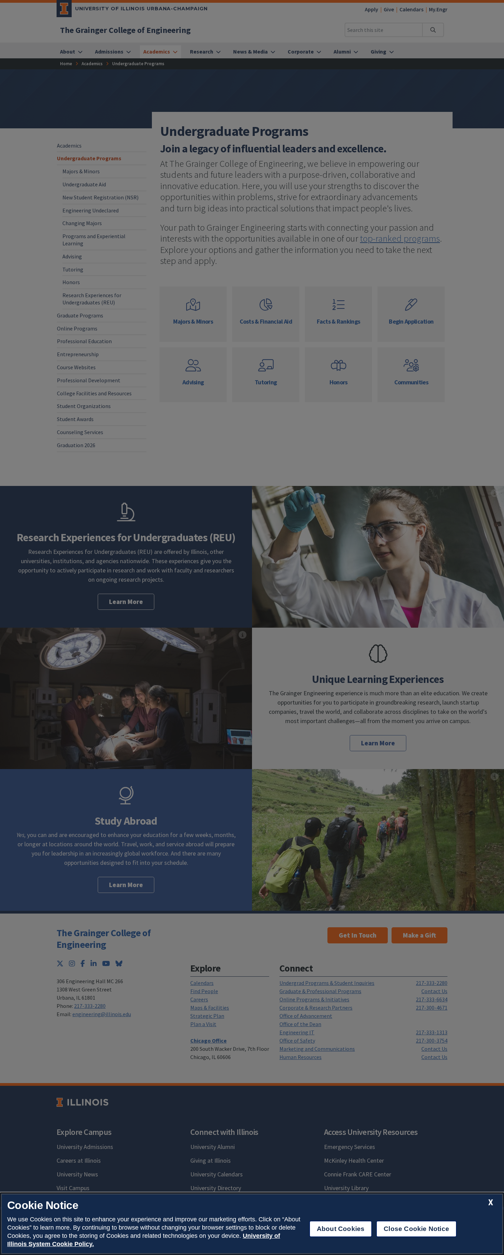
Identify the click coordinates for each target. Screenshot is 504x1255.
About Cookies (340, 1228)
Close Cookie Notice (416, 1228)
